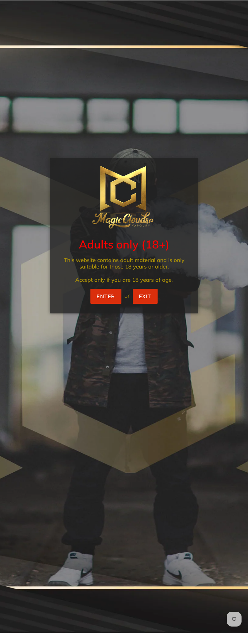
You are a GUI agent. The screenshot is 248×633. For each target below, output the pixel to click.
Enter (106, 296)
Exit (145, 296)
